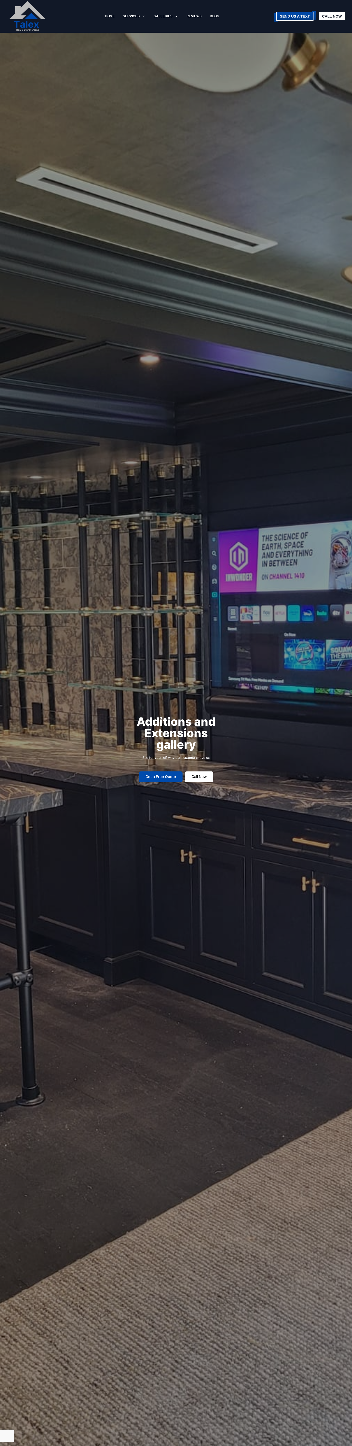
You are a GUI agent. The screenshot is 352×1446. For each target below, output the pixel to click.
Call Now (332, 16)
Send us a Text (295, 16)
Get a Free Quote (160, 777)
